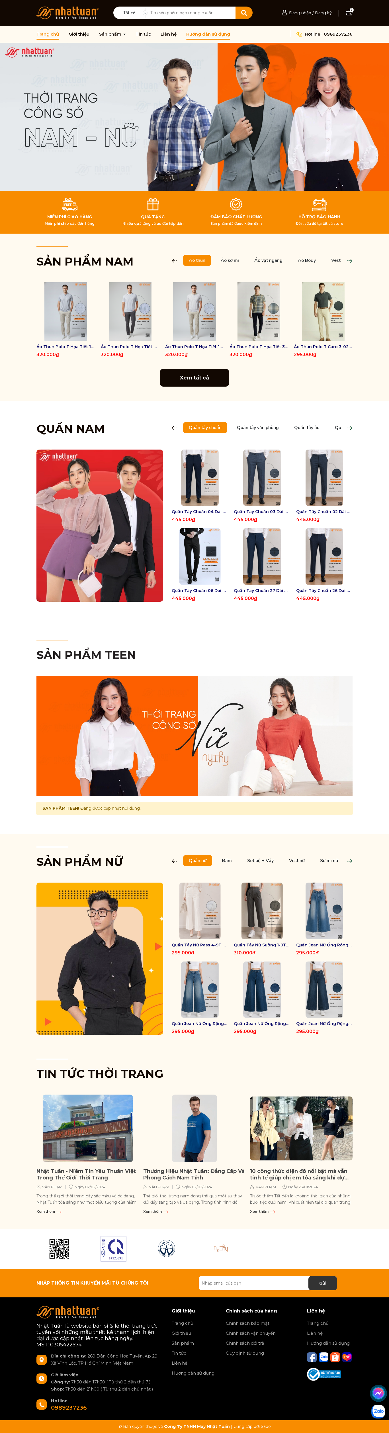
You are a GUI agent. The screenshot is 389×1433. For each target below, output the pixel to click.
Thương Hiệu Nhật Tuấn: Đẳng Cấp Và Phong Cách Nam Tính (194, 1174)
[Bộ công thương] (324, 1374)
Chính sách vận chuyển (251, 1333)
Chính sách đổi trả (245, 1343)
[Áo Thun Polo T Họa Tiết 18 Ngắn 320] (194, 311)
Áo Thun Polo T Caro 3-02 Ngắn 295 (323, 346)
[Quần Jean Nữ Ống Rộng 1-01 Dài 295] (324, 990)
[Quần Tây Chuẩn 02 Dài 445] (324, 478)
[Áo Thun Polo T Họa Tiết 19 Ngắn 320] (65, 311)
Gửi (322, 1283)
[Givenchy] (167, 1249)
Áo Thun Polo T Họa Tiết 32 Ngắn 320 (259, 346)
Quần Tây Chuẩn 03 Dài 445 (262, 511)
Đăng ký (323, 12)
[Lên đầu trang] (379, 1423)
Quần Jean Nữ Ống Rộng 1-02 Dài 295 (262, 1023)
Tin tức (143, 34)
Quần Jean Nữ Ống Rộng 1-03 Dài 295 (200, 1023)
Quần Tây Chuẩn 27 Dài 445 (262, 590)
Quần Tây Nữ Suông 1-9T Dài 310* (262, 945)
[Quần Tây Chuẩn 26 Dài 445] (324, 556)
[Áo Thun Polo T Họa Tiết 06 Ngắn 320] (130, 311)
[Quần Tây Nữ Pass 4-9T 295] (200, 911)
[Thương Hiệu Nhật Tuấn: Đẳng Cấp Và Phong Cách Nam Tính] (194, 1128)
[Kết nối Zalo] (324, 1356)
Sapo (266, 1426)
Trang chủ (47, 34)
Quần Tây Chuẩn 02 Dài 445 (324, 511)
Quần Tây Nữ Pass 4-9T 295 (200, 945)
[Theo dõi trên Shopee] (335, 1356)
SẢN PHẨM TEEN (86, 655)
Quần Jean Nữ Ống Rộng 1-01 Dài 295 (324, 1023)
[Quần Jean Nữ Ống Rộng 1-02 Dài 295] (262, 990)
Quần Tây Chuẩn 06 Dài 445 (200, 590)
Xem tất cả (194, 378)
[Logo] (67, 12)
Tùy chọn (66, 336)
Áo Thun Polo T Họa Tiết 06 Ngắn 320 (130, 346)
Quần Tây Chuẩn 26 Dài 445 (324, 590)
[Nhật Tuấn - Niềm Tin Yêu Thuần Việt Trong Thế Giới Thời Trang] (87, 1128)
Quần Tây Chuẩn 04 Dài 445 (200, 511)
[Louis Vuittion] (113, 1249)
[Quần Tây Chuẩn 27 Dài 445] (262, 556)
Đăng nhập (300, 12)
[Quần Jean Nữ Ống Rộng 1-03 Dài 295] (200, 990)
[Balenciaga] (221, 1249)
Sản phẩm (110, 34)
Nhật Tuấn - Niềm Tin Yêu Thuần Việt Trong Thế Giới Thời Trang (86, 1174)
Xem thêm (46, 1211)
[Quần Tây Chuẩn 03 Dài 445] (262, 478)
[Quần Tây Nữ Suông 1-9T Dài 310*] (262, 911)
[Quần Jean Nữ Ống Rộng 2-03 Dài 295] (324, 911)
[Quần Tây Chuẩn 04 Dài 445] (200, 478)
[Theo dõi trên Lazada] (347, 1356)
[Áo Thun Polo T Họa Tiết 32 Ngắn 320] (259, 311)
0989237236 (338, 34)
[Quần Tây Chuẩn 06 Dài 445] (200, 556)
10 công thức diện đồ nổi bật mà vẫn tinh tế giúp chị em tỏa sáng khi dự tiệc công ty (298, 1174)
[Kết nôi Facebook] (312, 1356)
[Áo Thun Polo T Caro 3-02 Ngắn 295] (323, 311)
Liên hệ (169, 34)
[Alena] (194, 117)
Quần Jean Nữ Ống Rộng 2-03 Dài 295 (324, 945)
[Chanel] (59, 1249)
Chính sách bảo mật (247, 1323)
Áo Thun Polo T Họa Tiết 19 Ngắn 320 (65, 346)
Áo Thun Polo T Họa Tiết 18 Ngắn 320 (194, 346)
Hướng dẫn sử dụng (208, 34)
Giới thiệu (79, 34)
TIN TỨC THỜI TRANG (99, 1074)
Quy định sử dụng (245, 1353)
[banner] (99, 525)
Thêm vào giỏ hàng (327, 336)
